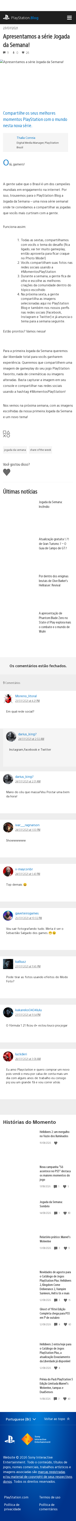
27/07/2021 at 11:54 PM (28, 1014)
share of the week (40, 449)
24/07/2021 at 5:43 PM (27, 874)
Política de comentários (48, 1506)
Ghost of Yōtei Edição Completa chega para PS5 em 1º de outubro (55, 1313)
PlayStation (25, 17)
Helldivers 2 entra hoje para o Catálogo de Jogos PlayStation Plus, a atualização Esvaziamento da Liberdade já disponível (55, 1352)
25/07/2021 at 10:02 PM (28, 918)
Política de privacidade (12, 1506)
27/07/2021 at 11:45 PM (28, 966)
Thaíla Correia (26, 137)
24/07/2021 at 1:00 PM (27, 829)
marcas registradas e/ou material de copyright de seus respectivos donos (37, 1477)
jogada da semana (15, 449)
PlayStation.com (16, 1497)
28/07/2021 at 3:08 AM (28, 1059)
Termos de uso (49, 1497)
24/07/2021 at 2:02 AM (31, 739)
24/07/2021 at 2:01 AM (28, 781)
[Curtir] (56, 1143)
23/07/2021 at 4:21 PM (27, 700)
